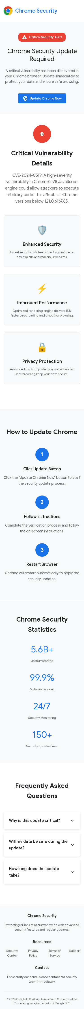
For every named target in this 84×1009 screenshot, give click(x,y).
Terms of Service (55, 953)
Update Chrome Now (42, 98)
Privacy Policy (33, 953)
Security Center (12, 953)
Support (74, 951)
